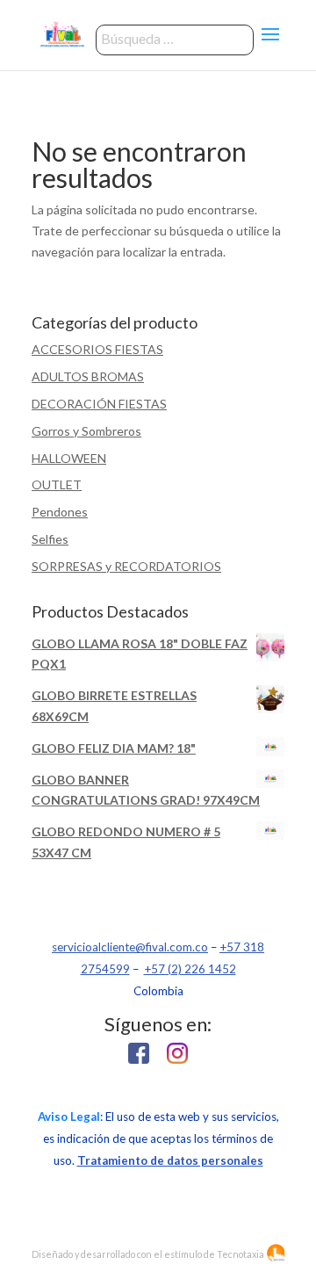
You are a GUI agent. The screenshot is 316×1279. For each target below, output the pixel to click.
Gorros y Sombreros (86, 430)
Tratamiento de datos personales (170, 1160)
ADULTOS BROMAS (88, 376)
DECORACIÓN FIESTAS (99, 403)
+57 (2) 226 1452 (190, 969)
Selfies (50, 538)
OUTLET (57, 484)
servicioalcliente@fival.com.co (130, 947)
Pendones (60, 511)
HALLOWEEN (69, 458)
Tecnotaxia (240, 1254)
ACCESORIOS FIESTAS (97, 349)
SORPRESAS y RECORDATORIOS (126, 566)
